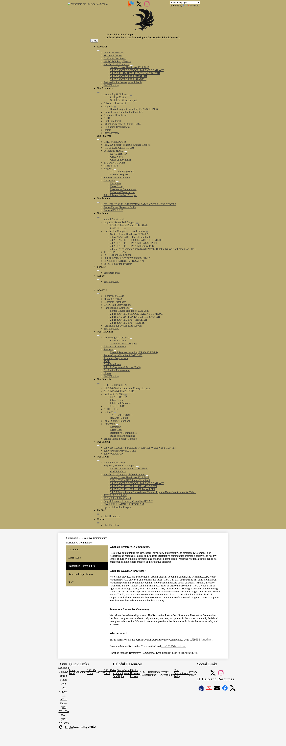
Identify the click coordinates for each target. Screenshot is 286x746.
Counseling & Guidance (116, 94)
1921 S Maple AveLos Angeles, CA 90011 (63, 687)
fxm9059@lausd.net (173, 646)
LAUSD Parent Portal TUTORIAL (129, 225)
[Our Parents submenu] (98, 217)
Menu (94, 41)
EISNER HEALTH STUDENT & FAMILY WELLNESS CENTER (140, 204)
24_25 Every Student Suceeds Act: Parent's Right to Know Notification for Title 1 (153, 249)
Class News (116, 156)
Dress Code (116, 186)
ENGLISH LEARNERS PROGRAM (124, 260)
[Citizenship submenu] (117, 181)
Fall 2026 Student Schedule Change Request (127, 144)
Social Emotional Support (123, 100)
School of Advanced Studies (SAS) (122, 124)
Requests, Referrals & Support (119, 222)
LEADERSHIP (118, 153)
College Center (118, 97)
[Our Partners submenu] (98, 202)
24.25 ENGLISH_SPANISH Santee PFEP (132, 246)
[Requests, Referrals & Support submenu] (137, 223)
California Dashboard (115, 58)
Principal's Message (114, 52)
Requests (108, 106)
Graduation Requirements (117, 126)
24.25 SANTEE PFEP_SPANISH (128, 79)
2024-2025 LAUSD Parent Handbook (130, 237)
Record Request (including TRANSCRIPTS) (134, 109)
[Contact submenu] (98, 279)
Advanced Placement (115, 103)
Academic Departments (116, 115)
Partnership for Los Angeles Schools (123, 82)
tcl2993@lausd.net (201, 639)
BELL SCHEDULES (115, 141)
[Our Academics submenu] (98, 92)
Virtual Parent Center (115, 219)
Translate (194, 5)
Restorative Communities (123, 189)
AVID (107, 118)
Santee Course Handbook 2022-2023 (129, 67)
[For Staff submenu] (98, 270)
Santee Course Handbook (117, 177)
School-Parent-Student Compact (120, 195)
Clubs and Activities (120, 159)
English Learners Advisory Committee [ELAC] (128, 257)
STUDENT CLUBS (114, 162)
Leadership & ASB (114, 150)
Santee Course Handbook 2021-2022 (129, 234)
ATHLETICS (111, 165)
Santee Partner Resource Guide (120, 207)
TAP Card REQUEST (122, 171)
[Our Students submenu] (98, 139)
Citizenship (109, 180)
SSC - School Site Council (117, 254)
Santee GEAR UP (113, 210)
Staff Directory (111, 85)
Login (65, 727)
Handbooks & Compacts (116, 64)
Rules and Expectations (122, 192)
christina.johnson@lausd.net (180, 653)
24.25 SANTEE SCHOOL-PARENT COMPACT (137, 70)
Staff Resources (112, 272)
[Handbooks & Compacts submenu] (131, 65)
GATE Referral (118, 228)
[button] (98, 293)
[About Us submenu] (98, 50)
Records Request (119, 174)
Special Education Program (118, 263)
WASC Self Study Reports (117, 61)
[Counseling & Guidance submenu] (131, 95)
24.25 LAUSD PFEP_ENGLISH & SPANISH (135, 73)
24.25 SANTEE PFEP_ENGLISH (128, 76)
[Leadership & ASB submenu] (125, 151)
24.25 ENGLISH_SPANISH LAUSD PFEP (133, 243)
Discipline (115, 183)
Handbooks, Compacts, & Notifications (124, 231)
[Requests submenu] (115, 106)
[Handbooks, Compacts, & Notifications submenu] (146, 231)
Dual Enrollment (112, 121)
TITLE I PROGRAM (115, 251)
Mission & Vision (113, 55)
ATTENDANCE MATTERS (119, 147)
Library (107, 129)
